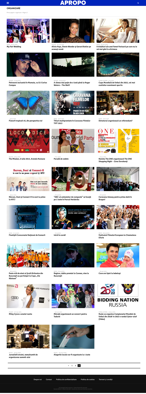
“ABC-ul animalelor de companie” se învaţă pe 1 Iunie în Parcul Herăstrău (72, 198)
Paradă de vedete (61, 159)
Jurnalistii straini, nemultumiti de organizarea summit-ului (23, 356)
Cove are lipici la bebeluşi (110, 273)
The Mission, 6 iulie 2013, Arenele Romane (27, 159)
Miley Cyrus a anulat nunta (20, 314)
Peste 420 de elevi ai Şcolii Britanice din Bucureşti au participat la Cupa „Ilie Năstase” (26, 276)
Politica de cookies (88, 379)
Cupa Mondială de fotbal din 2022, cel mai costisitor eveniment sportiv (117, 83)
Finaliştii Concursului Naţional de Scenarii (27, 235)
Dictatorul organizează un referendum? (115, 120)
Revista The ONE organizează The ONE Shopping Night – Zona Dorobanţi (115, 160)
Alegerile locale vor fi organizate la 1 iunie (72, 354)
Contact (49, 379)
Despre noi (38, 379)
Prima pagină (10, 12)
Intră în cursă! (60, 235)
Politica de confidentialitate (66, 379)
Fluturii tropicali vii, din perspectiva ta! (25, 120)
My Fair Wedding (14, 46)
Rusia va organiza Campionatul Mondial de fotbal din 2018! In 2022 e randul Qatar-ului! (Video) (118, 316)
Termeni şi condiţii (105, 379)
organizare (18, 12)
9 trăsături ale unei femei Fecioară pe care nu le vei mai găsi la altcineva (117, 47)
